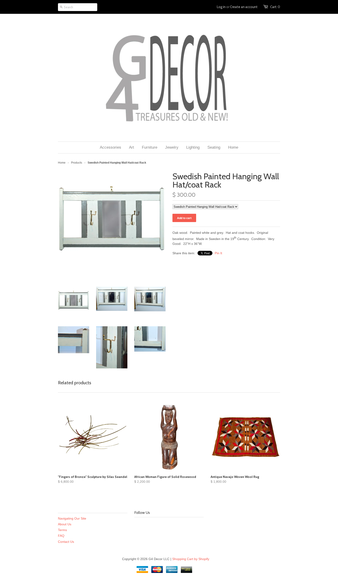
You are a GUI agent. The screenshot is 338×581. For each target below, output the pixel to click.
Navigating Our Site (72, 518)
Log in (221, 7)
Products (76, 162)
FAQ (61, 536)
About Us (64, 524)
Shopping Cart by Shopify (190, 559)
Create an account (244, 7)
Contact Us (66, 541)
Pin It (218, 253)
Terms (62, 530)
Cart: (275, 7)
